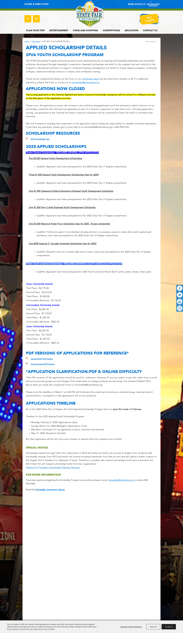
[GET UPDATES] (36, 19)
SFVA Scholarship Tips (40, 139)
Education (131, 30)
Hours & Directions (36, 4)
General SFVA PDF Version (42, 359)
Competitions (111, 30)
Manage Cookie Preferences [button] (131, 627)
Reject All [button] (153, 627)
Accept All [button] (168, 627)
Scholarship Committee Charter (50, 490)
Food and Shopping (85, 30)
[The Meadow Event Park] (89, 14)
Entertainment (58, 30)
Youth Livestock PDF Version (43, 364)
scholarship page (90, 79)
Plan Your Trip (35, 30)
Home (27, 41)
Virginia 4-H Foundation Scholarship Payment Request (53, 467)
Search (27, 18)
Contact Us (150, 30)
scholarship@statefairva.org (85, 82)
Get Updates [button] (36, 18)
